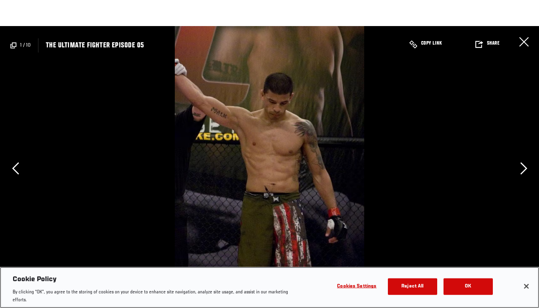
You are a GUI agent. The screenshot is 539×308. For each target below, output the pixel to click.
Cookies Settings (356, 286)
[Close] (526, 286)
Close (524, 42)
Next (523, 168)
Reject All (412, 286)
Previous (15, 168)
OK (468, 286)
